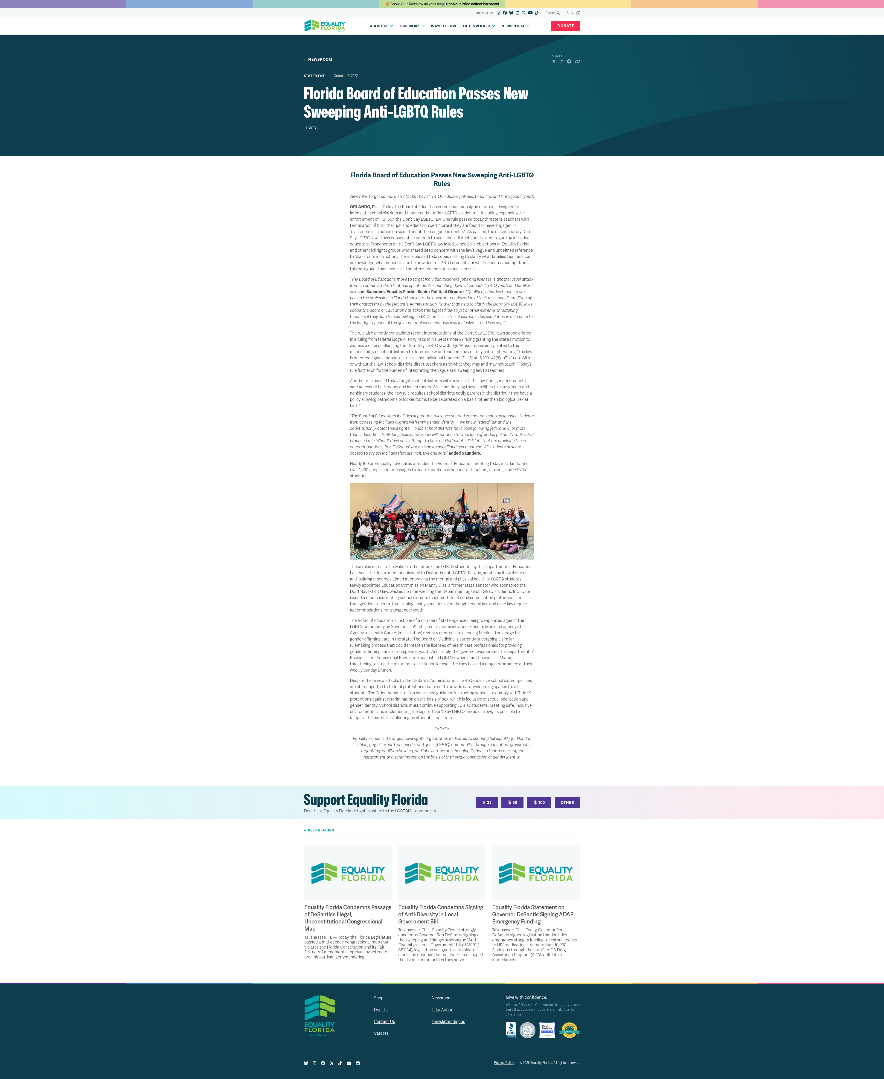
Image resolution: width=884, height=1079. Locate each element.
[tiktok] (537, 13)
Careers (381, 1033)
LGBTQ (311, 128)
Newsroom (320, 60)
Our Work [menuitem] (410, 26)
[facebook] (505, 13)
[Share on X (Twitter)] (554, 61)
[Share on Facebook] (569, 61)
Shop (570, 13)
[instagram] (498, 13)
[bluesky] (511, 13)
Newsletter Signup (448, 1021)
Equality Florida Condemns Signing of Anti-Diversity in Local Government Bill (440, 914)
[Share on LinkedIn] (561, 61)
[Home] (325, 26)
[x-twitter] (524, 13)
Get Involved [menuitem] (477, 26)
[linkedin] (517, 13)
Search (551, 13)
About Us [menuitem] (379, 26)
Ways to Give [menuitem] (444, 26)
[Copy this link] (577, 61)
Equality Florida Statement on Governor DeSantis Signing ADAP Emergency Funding (533, 914)
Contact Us (384, 1021)
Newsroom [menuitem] (512, 26)
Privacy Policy (504, 1063)
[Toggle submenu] (391, 26)
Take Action (442, 1009)
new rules (488, 206)
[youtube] (530, 13)
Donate (565, 26)
